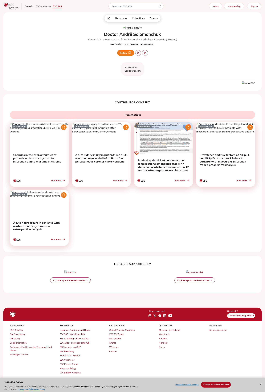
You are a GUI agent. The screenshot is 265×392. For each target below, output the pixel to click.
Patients (163, 338)
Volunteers (164, 334)
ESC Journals (115, 338)
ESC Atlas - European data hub (74, 342)
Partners (163, 342)
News (216, 6)
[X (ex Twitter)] (154, 316)
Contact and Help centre (241, 315)
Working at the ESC (19, 354)
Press (162, 347)
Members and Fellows (169, 330)
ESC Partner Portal (69, 364)
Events (154, 18)
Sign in (254, 6)
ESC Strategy (16, 330)
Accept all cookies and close (216, 385)
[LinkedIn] (164, 316)
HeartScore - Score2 (70, 355)
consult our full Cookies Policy (32, 389)
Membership (234, 6)
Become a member (218, 330)
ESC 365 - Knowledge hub (72, 334)
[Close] (261, 384)
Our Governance (18, 334)
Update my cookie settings (186, 385)
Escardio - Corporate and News (75, 330)
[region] (132, 385)
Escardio (29, 6)
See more (56, 180)
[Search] (160, 7)
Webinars (114, 347)
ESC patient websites (70, 372)
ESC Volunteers (67, 360)
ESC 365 (57, 6)
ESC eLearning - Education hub (74, 338)
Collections (138, 18)
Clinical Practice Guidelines (122, 330)
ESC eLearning (43, 6)
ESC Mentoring (67, 351)
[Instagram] (150, 316)
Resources (121, 18)
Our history (15, 338)
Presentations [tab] (132, 114)
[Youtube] (170, 316)
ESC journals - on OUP (70, 347)
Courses (113, 351)
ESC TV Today (116, 334)
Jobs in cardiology (68, 368)
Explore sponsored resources (69, 280)
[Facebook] (159, 316)
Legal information (18, 342)
